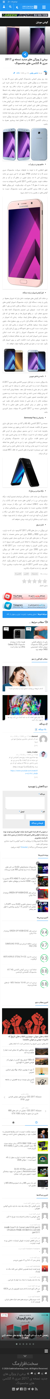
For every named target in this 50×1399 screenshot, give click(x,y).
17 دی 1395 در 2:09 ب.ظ (19, 736)
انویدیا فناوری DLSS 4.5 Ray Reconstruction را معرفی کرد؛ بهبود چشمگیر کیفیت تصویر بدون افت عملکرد (19, 1172)
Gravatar (24, 847)
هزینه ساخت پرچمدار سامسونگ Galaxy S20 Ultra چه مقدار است (16, 644)
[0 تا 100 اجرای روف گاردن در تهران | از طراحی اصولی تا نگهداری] (41, 1061)
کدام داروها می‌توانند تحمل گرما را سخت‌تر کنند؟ (26, 688)
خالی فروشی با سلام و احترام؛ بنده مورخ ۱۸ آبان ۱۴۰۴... (23, 1218)
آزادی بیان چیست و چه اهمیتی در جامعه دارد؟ (19, 1081)
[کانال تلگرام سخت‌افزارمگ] (28, 1389)
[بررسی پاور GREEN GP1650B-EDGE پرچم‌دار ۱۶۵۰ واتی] (43, 894)
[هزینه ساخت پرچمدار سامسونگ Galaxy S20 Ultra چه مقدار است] (14, 632)
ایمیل (21, 811)
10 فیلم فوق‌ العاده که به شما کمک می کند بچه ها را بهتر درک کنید (25, 719)
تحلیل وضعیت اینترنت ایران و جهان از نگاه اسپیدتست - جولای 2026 (22, 615)
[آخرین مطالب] (36, 1123)
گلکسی (26, 574)
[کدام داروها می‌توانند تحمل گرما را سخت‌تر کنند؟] (25, 678)
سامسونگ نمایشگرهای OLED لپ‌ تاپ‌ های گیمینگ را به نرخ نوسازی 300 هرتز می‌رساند (20, 868)
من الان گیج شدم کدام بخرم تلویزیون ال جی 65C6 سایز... (22, 1290)
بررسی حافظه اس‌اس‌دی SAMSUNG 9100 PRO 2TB (21, 945)
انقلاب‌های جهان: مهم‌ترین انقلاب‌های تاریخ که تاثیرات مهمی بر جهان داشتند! (28, 1038)
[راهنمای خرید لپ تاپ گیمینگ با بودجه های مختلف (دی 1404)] (25, 1327)
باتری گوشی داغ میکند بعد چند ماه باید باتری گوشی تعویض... (21, 1207)
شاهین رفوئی (34, 73)
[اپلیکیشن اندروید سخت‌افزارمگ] (32, 1389)
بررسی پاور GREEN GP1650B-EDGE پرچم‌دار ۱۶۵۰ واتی (19, 894)
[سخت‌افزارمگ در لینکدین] (13, 1389)
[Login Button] (4, 6)
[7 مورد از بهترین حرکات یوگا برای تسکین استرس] (41, 1071)
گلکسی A (18, 574)
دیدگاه (39, 729)
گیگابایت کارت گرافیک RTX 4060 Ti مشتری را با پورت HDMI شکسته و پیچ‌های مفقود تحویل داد (19, 881)
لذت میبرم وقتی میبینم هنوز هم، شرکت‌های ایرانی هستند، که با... (22, 1301)
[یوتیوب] (25, 597)
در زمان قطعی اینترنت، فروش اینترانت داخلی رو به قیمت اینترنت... (22, 1242)
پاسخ (36, 745)
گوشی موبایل (42, 22)
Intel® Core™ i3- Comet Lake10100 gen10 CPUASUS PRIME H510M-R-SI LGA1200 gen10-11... (22, 1230)
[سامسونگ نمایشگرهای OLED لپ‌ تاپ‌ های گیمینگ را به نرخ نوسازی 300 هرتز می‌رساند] (43, 868)
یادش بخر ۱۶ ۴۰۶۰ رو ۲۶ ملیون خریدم (26, 1260)
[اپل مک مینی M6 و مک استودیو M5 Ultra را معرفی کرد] (43, 1184)
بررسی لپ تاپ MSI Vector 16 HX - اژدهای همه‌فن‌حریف (20, 984)
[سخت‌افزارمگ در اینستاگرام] (25, 1389)
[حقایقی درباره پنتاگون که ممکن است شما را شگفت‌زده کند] (41, 1051)
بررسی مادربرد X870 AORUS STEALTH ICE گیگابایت (20, 958)
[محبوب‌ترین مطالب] (13, 1123)
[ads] (25, 15)
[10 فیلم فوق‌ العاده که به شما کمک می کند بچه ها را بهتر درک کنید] (25, 707)
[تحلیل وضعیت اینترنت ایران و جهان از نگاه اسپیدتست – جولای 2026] (43, 1159)
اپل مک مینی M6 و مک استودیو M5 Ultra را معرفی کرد (20, 1184)
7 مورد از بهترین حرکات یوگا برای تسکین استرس (20, 1071)
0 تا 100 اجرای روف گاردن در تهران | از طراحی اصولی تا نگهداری (20, 1061)
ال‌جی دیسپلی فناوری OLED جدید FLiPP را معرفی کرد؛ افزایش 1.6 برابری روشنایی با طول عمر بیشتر (20, 907)
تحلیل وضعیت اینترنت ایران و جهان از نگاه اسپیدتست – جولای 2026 (21, 1159)
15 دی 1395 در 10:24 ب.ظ (26, 754)
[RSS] (36, 1389)
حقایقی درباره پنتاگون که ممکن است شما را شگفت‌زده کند (18, 1051)
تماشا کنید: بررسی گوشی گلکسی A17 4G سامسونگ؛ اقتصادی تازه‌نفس (22, 971)
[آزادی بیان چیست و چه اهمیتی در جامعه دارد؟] (41, 1081)
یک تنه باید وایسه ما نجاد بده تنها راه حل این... (23, 1280)
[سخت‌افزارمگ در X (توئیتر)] (17, 1389)
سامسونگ (35, 574)
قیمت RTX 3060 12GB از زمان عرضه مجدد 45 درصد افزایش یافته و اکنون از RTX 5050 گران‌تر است (20, 1146)
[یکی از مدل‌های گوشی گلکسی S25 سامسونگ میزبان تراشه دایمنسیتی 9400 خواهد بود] (36, 632)
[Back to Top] (25, 1356)
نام (43, 811)
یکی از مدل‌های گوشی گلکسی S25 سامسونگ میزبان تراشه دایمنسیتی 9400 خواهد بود (39, 645)
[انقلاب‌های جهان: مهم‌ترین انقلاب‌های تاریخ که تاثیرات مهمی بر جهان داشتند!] (25, 1021)
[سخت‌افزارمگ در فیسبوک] (21, 1389)
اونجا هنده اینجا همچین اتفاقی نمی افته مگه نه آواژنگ (23, 1270)
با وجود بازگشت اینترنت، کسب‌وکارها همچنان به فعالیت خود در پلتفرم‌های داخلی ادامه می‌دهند (19, 1133)
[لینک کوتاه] (14, 73)
